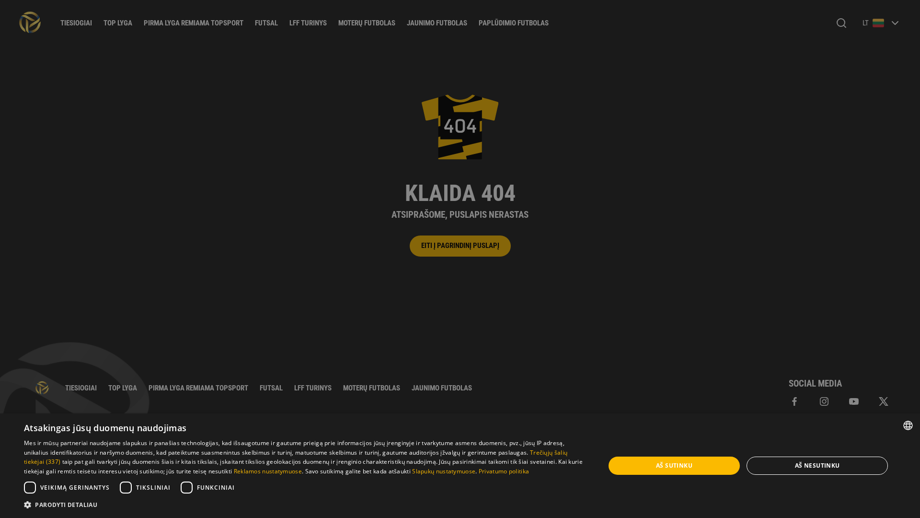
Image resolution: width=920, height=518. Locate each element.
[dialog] (460, 465)
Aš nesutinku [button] (817, 465)
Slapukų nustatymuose (443, 471)
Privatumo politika (504, 471)
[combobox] (908, 425)
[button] (306, 505)
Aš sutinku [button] (674, 465)
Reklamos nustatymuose (268, 471)
